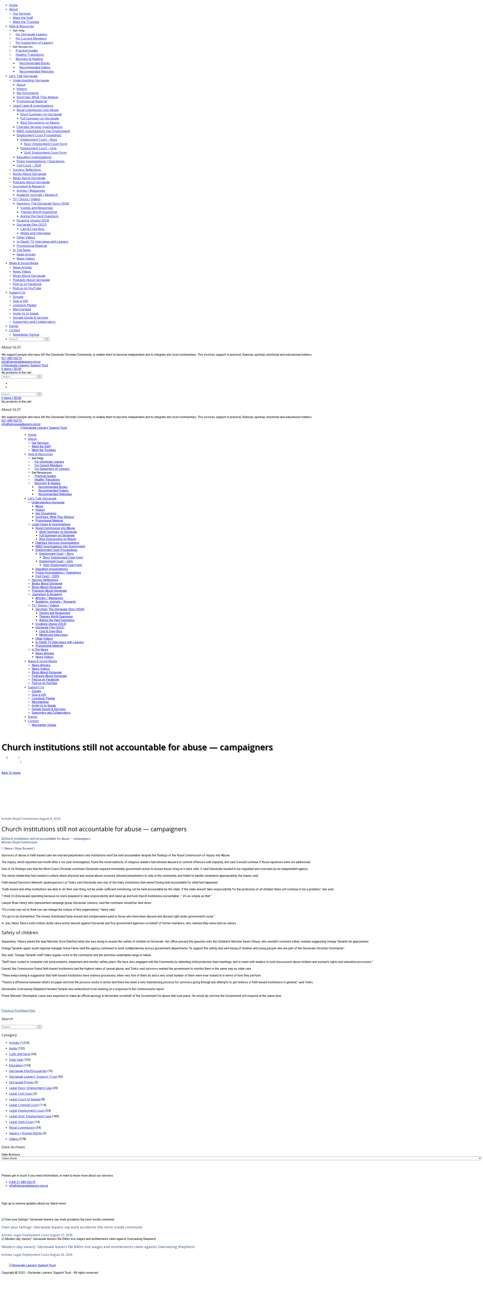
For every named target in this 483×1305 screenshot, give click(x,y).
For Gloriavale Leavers (31, 34)
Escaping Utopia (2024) (33, 220)
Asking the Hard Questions (39, 216)
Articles (14, 762)
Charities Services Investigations (39, 127)
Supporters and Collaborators (34, 322)
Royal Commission (25, 819)
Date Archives (11, 1154)
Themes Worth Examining (38, 212)
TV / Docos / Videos (26, 199)
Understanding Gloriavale (31, 80)
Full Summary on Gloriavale (39, 118)
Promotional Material (32, 101)
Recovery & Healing (29, 59)
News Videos (26, 258)
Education (16, 1065)
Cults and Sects (19, 1054)
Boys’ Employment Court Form (45, 144)
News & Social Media (23, 263)
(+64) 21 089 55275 (22, 1182)
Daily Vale (16, 1060)
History (22, 89)
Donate (18, 297)
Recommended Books (34, 63)
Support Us (17, 292)
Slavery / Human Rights (25, 1133)
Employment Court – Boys (38, 139)
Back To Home (11, 773)
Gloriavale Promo (21, 1082)
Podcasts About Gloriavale (31, 182)
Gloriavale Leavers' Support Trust (33, 1077)
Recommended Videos (34, 67)
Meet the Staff (23, 18)
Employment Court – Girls (38, 148)
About (13, 9)
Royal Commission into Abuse (37, 110)
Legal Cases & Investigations (33, 106)
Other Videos (26, 237)
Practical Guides (27, 50)
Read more (9, 1002)
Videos (13, 1139)
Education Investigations (34, 157)
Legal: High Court (21, 1122)
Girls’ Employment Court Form (45, 152)
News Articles (26, 254)
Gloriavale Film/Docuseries (28, 1071)
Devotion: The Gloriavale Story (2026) (43, 203)
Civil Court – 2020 (29, 165)
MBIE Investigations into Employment (43, 131)
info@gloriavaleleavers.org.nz (28, 1186)
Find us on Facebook (27, 284)
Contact (14, 330)
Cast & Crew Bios (32, 229)
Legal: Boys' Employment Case (30, 1088)
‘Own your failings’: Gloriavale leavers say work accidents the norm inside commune (72, 1227)
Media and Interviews (35, 233)
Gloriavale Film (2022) (32, 225)
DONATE (26, 732)
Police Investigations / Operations (41, 161)
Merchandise (22, 309)
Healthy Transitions (30, 55)
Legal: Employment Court (27, 1110)
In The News (22, 250)
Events (13, 326)
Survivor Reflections (27, 170)
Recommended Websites (36, 71)
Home (13, 5)
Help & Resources (21, 26)
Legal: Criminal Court (24, 1105)
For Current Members (31, 38)
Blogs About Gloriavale (29, 178)
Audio (13, 1048)
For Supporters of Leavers (34, 43)
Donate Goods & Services (30, 318)
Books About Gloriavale (29, 174)
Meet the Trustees (26, 22)
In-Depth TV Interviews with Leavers (42, 242)
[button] (11, 369)
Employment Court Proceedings (39, 135)
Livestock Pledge (24, 305)
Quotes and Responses (36, 208)
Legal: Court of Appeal (25, 1099)
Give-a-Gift (20, 301)
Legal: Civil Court (21, 1094)
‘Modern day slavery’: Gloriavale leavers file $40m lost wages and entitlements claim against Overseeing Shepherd (98, 1246)
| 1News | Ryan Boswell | (18, 848)
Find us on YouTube (27, 288)
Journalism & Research (29, 186)
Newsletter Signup (26, 334)
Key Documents (28, 93)
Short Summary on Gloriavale (41, 114)
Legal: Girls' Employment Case (30, 1116)
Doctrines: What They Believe (37, 97)
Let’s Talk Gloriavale (23, 76)
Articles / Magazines (31, 191)
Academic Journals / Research (37, 195)
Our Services (22, 14)
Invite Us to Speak (25, 313)
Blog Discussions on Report (40, 123)
